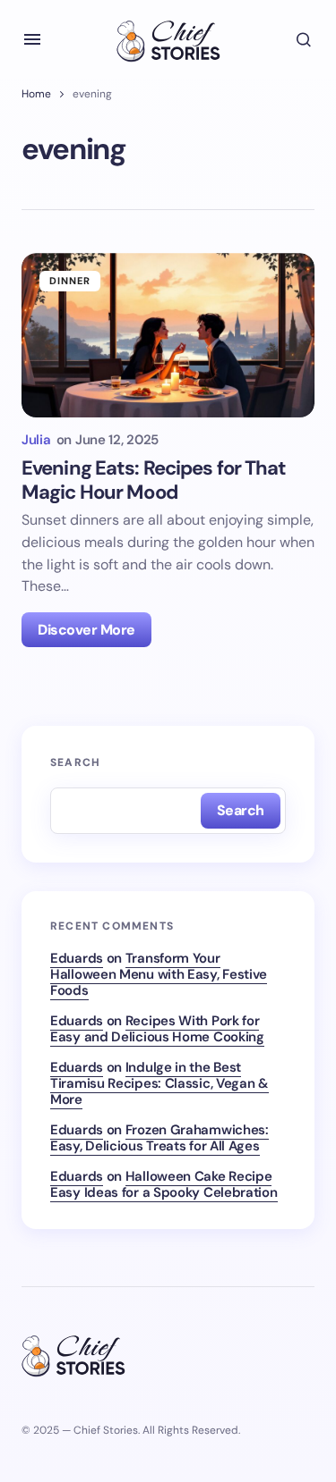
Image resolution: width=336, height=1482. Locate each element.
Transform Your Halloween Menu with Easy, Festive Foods (158, 974)
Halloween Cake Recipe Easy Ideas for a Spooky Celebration (164, 1184)
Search (75, 762)
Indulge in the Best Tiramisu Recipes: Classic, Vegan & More (159, 1083)
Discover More (86, 629)
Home (36, 94)
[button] (32, 39)
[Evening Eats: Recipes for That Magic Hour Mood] (168, 335)
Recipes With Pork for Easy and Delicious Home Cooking (157, 1029)
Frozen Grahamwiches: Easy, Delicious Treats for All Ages (159, 1138)
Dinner (70, 280)
